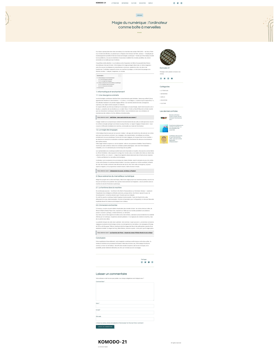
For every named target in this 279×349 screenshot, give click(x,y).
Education (142, 3)
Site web (98, 316)
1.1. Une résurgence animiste (106, 79)
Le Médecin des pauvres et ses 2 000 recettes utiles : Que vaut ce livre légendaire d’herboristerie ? (175, 138)
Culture (133, 3)
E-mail (98, 310)
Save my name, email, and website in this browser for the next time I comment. (120, 323)
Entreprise (125, 3)
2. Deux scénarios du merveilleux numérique (109, 82)
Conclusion (101, 87)
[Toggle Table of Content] (119, 76)
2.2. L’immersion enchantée (106, 86)
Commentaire (100, 281)
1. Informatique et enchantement (106, 77)
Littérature (115, 3)
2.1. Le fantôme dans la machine (107, 84)
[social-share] (142, 262)
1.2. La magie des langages (106, 81)
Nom (98, 303)
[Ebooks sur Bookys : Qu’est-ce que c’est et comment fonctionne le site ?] (164, 118)
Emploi (150, 3)
